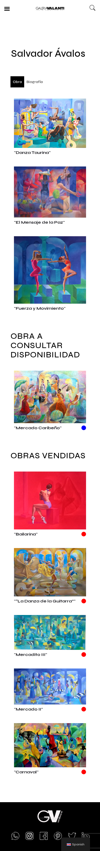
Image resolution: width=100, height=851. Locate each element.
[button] (6, 8)
